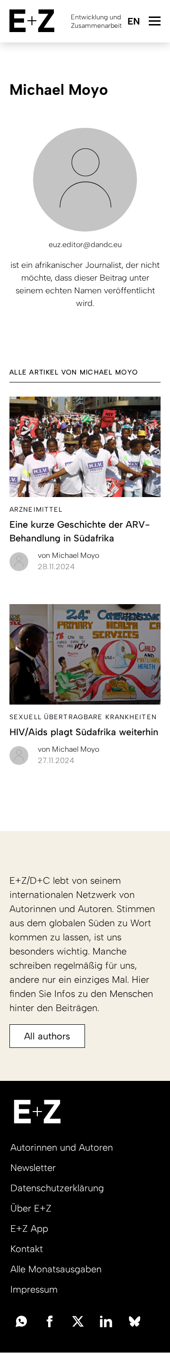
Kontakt (26, 1248)
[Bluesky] (134, 1320)
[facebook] (49, 1320)
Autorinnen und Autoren (61, 1147)
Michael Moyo (68, 555)
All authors (47, 1036)
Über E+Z (30, 1208)
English (133, 22)
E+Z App (29, 1228)
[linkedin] (106, 1320)
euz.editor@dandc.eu (85, 244)
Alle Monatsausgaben (56, 1269)
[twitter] (78, 1320)
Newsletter (33, 1167)
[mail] (21, 1320)
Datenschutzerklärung (57, 1188)
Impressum (34, 1289)
